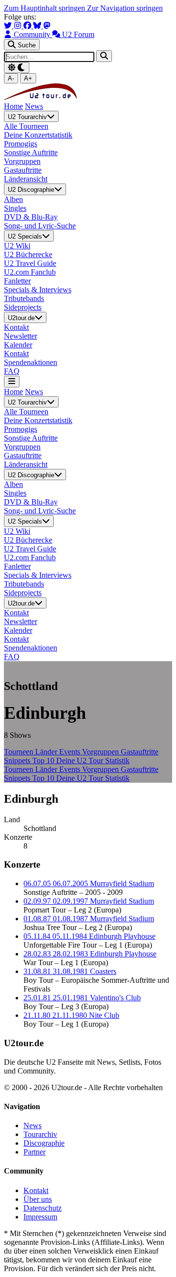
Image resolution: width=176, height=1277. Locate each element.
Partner (34, 1152)
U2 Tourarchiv (27, 117)
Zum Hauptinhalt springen (45, 8)
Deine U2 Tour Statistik (93, 760)
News (34, 106)
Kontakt (35, 1190)
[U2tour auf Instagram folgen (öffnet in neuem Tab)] (18, 25)
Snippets (18, 760)
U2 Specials (25, 236)
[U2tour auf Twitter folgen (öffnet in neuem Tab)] (9, 25)
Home (13, 106)
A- (11, 78)
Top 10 (44, 760)
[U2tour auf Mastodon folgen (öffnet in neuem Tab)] (47, 25)
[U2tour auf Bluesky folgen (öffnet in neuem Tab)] (38, 25)
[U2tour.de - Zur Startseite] (40, 97)
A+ (28, 78)
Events (70, 752)
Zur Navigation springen (125, 8)
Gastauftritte (139, 752)
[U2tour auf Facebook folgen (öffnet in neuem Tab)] (28, 25)
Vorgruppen (101, 752)
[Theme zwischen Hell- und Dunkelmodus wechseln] (16, 67)
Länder (47, 752)
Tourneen (19, 752)
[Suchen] (104, 55)
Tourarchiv (40, 1134)
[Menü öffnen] (12, 381)
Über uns (37, 1199)
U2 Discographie (31, 190)
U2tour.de (21, 318)
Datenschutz (42, 1208)
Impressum (40, 1217)
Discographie (44, 1143)
